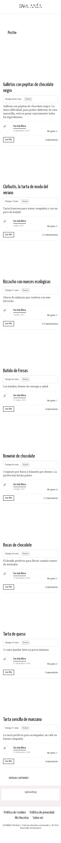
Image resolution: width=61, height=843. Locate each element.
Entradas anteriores (19, 778)
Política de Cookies (15, 812)
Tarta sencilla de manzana (22, 719)
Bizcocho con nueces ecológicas (27, 281)
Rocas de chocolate (17, 545)
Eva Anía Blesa (19, 126)
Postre (28, 99)
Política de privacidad (42, 812)
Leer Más (8, 139)
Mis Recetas (22, 818)
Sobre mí (38, 818)
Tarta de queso (14, 634)
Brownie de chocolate (19, 456)
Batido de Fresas (15, 370)
